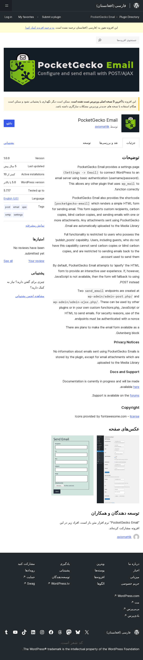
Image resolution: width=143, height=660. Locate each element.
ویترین (100, 564)
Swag (29, 583)
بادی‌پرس (131, 615)
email (16, 207)
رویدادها (30, 570)
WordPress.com (126, 596)
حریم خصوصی (130, 583)
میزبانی (134, 577)
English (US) (11, 198)
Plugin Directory (129, 16)
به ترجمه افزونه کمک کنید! (39, 27)
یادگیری (65, 564)
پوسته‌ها (99, 570)
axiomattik (102, 126)
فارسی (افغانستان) (119, 632)
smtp (8, 214)
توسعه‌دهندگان (61, 577)
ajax (24, 207)
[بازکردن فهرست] (6, 5)
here (136, 387)
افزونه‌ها (99, 577)
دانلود (9, 123)
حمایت (29, 577)
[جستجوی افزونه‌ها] (100, 40)
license (134, 416)
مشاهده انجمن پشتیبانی (29, 296)
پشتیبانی (9, 143)
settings (18, 214)
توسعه (87, 143)
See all (8, 261)
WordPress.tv (58, 583)
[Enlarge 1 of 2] (134, 440)
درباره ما (133, 564)
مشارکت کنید (26, 564)
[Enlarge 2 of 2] (88, 440)
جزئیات (130, 143)
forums (134, 395)
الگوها (100, 583)
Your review (36, 261)
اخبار (136, 570)
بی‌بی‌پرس (131, 609)
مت (135, 602)
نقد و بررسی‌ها (108, 143)
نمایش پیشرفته (35, 225)
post (7, 207)
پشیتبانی (64, 570)
